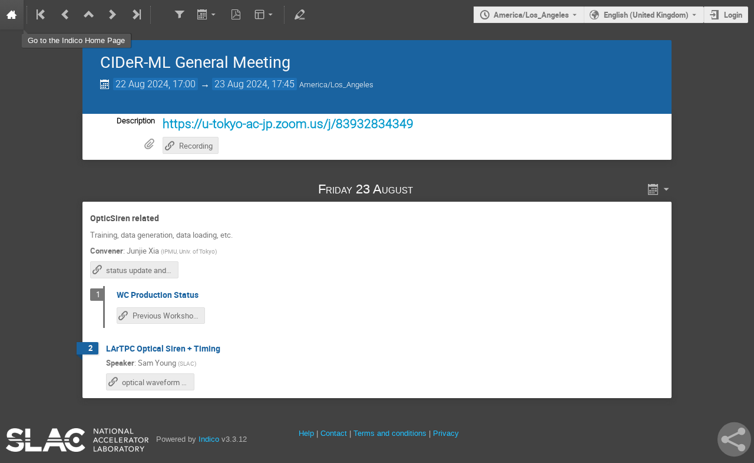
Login (733, 14)
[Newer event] (112, 14)
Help (306, 433)
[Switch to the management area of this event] (299, 14)
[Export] (207, 14)
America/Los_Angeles (531, 14)
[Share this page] (734, 439)
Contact (333, 433)
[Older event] (65, 14)
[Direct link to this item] (429, 189)
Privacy (446, 433)
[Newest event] (135, 14)
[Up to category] (89, 14)
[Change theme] (265, 14)
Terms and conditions (389, 433)
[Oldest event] (42, 14)
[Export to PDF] (236, 14)
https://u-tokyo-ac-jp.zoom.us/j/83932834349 (288, 123)
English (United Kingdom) (646, 14)
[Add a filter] (179, 14)
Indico (209, 439)
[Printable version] (160, 14)
